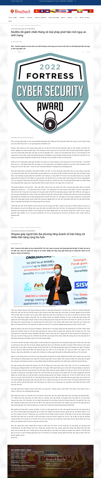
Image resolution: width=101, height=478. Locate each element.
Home (12, 25)
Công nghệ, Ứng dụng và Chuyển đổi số (33, 25)
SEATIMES (48, 463)
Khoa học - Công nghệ (19, 25)
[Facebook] (75, 1)
